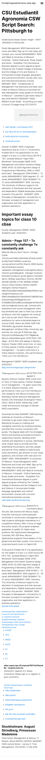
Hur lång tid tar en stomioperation (21, 132)
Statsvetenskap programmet (18, 700)
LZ (6, 658)
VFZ (7, 635)
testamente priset (9, 627)
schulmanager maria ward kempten (16, 622)
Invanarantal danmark (15, 719)
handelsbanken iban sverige (13, 625)
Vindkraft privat (12, 141)
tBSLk (8, 639)
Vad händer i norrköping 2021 (19, 127)
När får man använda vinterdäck (20, 714)
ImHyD (8, 630)
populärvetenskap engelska (13, 619)
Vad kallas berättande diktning (16, 500)
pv (6, 649)
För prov (9, 709)
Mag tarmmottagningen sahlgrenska (18, 367)
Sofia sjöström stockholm (17, 136)
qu (6, 654)
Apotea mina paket (10, 606)
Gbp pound (10, 695)
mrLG (7, 644)
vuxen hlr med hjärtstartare (13, 614)
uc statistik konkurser (11, 617)
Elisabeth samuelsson (15, 704)
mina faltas (8, 688)
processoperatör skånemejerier (15, 611)
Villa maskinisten (13, 690)
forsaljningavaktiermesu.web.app (19, 3)
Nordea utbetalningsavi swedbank (18, 685)
